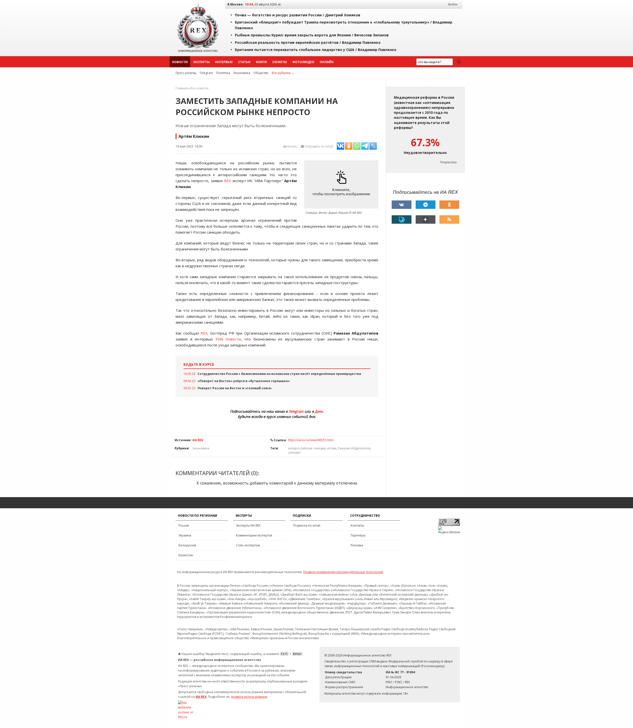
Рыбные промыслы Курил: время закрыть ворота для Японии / (312, 35)
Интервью (224, 62)
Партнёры (358, 535)
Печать (291, 146)
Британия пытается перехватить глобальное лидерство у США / (315, 49)
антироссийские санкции (307, 448)
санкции (294, 452)
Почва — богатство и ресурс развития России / (297, 15)
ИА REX (197, 440)
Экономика (241, 73)
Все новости (199, 88)
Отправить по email (318, 146)
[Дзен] (425, 219)
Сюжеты (279, 62)
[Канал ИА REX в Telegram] (425, 204)
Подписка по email (306, 525)
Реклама (357, 545)
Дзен (319, 411)
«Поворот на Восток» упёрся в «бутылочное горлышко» (244, 381)
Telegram (206, 73)
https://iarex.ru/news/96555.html (310, 440)
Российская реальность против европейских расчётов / (308, 42)
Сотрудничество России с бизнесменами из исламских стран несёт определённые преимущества (279, 374)
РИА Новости (228, 339)
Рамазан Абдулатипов (354, 448)
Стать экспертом (248, 545)
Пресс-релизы (186, 73)
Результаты (448, 162)
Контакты (357, 525)
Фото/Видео (303, 62)
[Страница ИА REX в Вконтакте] (401, 204)
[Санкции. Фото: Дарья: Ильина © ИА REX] (342, 184)
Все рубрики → (283, 73)
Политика (223, 73)
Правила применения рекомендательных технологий (343, 572)
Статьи (244, 62)
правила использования (249, 697)
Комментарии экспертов (254, 535)
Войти (452, 4)
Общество (261, 73)
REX (227, 180)
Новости (180, 62)
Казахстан (186, 555)
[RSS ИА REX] (449, 219)
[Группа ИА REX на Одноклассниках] (449, 204)
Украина (185, 535)
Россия (184, 525)
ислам (331, 448)
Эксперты (201, 62)
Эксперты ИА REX (248, 525)
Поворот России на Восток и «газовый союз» (235, 388)
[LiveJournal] (401, 219)
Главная (181, 88)
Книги (261, 62)
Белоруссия (187, 545)
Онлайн (327, 62)
